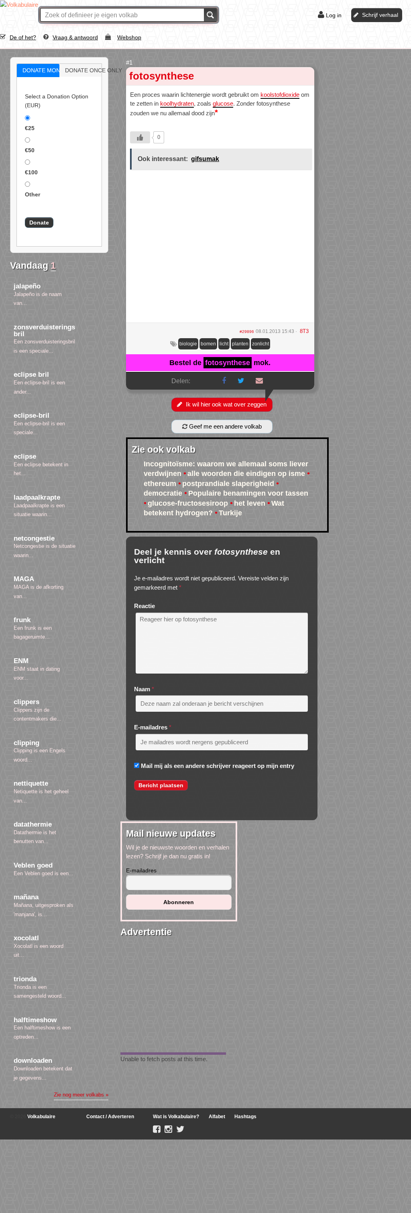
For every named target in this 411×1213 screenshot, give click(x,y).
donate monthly (46, 70)
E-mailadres (150, 727)
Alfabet (217, 1116)
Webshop (129, 37)
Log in (334, 15)
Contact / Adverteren (110, 1116)
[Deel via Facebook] (224, 381)
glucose (223, 103)
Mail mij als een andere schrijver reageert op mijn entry (217, 765)
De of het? (23, 37)
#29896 (247, 331)
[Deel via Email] (259, 381)
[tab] (38, 70)
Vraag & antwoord (75, 37)
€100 (31, 172)
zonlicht (260, 343)
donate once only (89, 70)
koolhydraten (177, 103)
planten (240, 343)
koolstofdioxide (279, 94)
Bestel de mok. (220, 363)
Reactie (144, 605)
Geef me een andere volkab (224, 426)
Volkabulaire (40, 1116)
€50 (30, 150)
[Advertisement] (220, 249)
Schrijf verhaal (380, 15)
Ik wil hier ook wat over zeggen (226, 404)
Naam (142, 689)
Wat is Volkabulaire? (176, 1116)
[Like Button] (140, 137)
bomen (208, 343)
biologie (188, 343)
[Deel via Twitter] (241, 381)
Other (32, 194)
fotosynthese (161, 76)
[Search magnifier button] (210, 14)
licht (224, 343)
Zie (81, 1095)
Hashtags (245, 1116)
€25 (30, 128)
